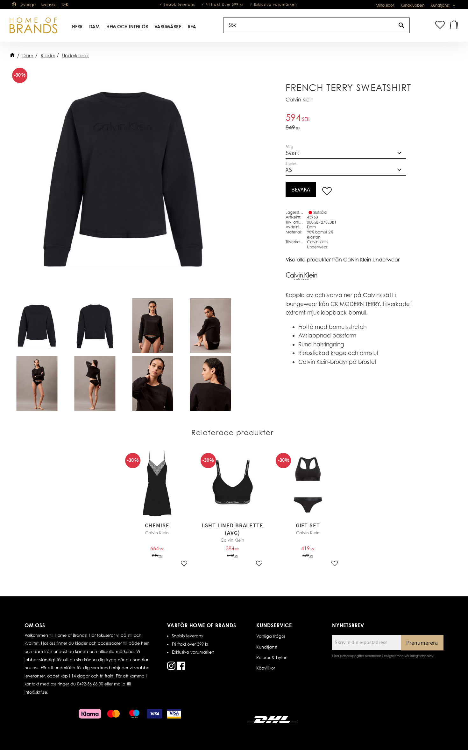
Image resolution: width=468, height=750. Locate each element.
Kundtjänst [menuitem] (440, 5)
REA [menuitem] (192, 26)
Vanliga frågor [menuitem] (270, 636)
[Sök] (401, 25)
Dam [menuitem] (94, 26)
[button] (440, 25)
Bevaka (300, 189)
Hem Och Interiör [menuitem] (127, 26)
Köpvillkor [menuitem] (265, 667)
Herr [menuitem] (77, 26)
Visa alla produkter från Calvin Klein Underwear (343, 259)
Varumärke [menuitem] (167, 26)
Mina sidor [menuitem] (385, 5)
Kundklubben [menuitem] (412, 5)
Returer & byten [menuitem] (271, 657)
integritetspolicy (421, 656)
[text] (353, 118)
